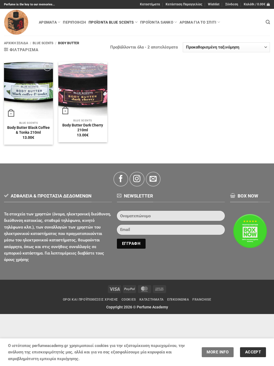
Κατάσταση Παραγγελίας (184, 4)
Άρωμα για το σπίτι (198, 22)
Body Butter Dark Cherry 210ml (82, 127)
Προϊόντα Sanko (156, 22)
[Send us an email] (153, 179)
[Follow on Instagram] (137, 179)
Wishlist (213, 4)
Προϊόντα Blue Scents (111, 22)
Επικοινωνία (178, 299)
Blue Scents (43, 43)
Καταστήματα (150, 4)
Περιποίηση (74, 22)
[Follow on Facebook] (120, 179)
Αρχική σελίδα (16, 43)
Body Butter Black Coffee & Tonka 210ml (28, 130)
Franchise (201, 299)
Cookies (128, 299)
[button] (231, 4)
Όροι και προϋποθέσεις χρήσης (90, 299)
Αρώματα (48, 22)
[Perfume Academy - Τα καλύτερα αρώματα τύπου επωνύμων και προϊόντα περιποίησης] (17, 22)
